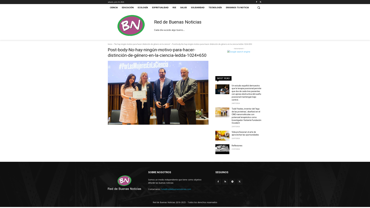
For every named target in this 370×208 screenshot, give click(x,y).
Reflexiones (237, 145)
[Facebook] (256, 2)
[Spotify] (232, 181)
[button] (258, 7)
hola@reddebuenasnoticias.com (176, 189)
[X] (260, 2)
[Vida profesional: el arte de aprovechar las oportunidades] (222, 136)
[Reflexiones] (222, 149)
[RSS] (225, 181)
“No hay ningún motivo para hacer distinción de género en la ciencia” (142, 44)
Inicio (110, 44)
